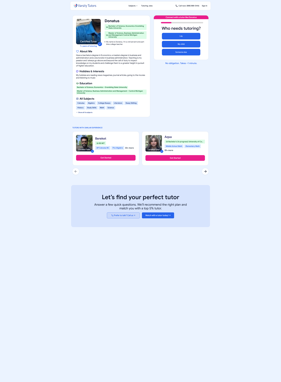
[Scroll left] (75, 171)
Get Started (105, 158)
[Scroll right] (205, 171)
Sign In (204, 6)
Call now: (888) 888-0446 (189, 6)
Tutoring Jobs (147, 6)
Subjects (132, 6)
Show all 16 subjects (85, 112)
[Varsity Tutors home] (85, 6)
